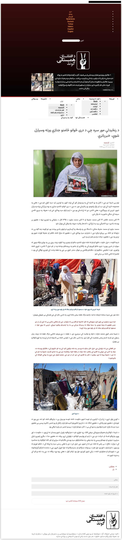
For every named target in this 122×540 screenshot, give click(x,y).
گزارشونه (106, 143)
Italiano (70, 26)
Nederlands (70, 19)
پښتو (70, 14)
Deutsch (70, 21)
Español (71, 29)
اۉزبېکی (70, 16)
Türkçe (70, 24)
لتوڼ (82, 40)
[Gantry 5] (102, 520)
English (70, 31)
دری (70, 11)
